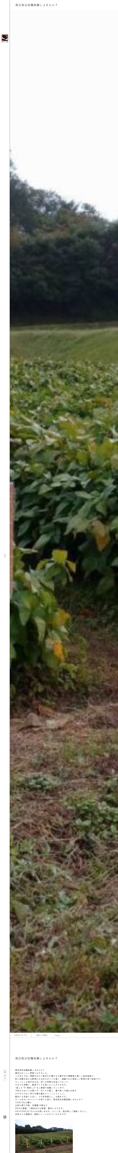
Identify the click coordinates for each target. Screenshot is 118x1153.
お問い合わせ (5, 1075)
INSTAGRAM (4, 1117)
